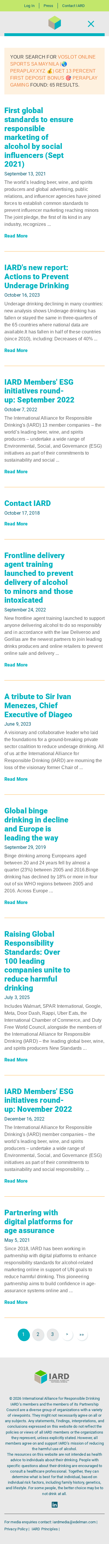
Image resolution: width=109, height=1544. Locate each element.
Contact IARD (73, 5)
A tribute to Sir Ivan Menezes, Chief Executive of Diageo (38, 705)
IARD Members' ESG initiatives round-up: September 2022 (39, 391)
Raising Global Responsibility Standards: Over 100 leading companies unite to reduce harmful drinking (37, 961)
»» (81, 1334)
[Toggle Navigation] (91, 24)
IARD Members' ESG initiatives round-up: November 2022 (39, 1100)
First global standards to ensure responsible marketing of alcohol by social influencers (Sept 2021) (38, 137)
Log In (29, 5)
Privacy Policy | (17, 1529)
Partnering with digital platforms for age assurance (38, 1221)
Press (48, 5)
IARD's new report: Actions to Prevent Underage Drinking (36, 276)
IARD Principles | (46, 1529)
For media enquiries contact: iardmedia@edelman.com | (50, 1522)
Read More (16, 236)
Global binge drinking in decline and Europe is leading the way (36, 824)
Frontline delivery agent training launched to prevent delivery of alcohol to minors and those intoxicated (38, 578)
